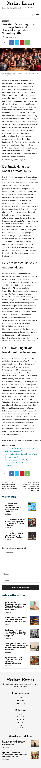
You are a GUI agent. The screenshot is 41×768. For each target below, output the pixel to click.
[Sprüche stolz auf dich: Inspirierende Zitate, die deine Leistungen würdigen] (35, 755)
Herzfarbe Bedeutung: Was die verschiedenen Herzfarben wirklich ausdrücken (18, 463)
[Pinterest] (22, 42)
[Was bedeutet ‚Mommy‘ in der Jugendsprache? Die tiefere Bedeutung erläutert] (32, 522)
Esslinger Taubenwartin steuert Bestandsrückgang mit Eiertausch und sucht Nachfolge (16, 647)
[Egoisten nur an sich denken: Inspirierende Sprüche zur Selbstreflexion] (35, 743)
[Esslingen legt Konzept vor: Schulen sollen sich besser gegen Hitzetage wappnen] (34, 633)
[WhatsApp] (27, 42)
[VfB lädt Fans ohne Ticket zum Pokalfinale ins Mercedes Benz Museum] (34, 620)
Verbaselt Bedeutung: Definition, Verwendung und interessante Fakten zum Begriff (30, 487)
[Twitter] (17, 42)
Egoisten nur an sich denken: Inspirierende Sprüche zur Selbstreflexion (13, 743)
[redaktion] (3, 37)
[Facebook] (11, 42)
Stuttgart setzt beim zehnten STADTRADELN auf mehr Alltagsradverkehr (15, 660)
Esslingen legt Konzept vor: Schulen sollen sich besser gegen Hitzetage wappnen (15, 633)
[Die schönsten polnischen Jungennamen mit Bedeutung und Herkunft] (32, 506)
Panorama (6, 21)
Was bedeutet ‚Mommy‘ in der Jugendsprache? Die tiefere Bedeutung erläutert (15, 522)
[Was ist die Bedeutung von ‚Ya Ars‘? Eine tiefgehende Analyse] (32, 536)
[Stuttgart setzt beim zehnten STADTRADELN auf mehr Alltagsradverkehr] (34, 660)
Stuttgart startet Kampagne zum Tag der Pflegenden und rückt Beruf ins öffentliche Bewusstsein (15, 606)
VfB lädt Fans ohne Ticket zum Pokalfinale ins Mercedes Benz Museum (16, 620)
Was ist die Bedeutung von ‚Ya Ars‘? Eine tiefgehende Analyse (14, 535)
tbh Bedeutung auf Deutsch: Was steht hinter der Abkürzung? (10, 486)
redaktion (9, 37)
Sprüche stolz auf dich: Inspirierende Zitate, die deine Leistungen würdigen (14, 755)
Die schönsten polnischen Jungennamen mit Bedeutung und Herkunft (13, 507)
